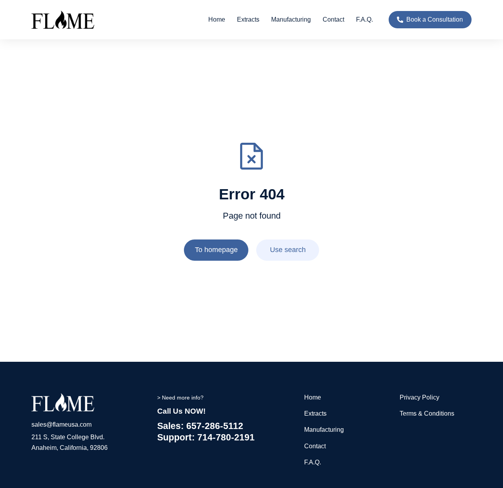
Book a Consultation (434, 19)
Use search (288, 250)
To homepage (216, 250)
